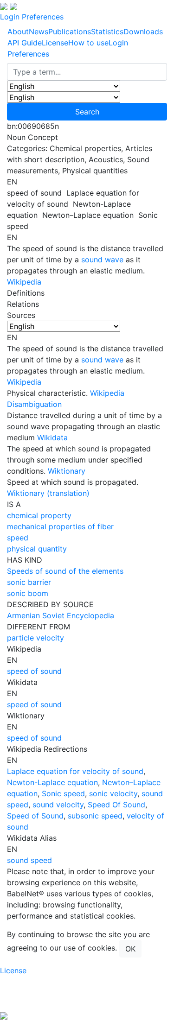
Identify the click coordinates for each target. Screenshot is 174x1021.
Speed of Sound (35, 815)
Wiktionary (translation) (48, 493)
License (55, 42)
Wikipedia (24, 281)
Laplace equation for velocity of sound (75, 771)
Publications (69, 31)
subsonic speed (95, 815)
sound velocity (58, 804)
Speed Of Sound (116, 804)
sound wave (102, 259)
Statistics (107, 31)
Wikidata (52, 437)
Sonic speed (63, 793)
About (18, 31)
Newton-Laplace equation (52, 782)
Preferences (43, 16)
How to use (88, 42)
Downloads (143, 31)
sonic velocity (113, 793)
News (38, 31)
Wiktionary (66, 471)
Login (9, 16)
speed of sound (34, 671)
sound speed (29, 860)
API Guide (24, 42)
